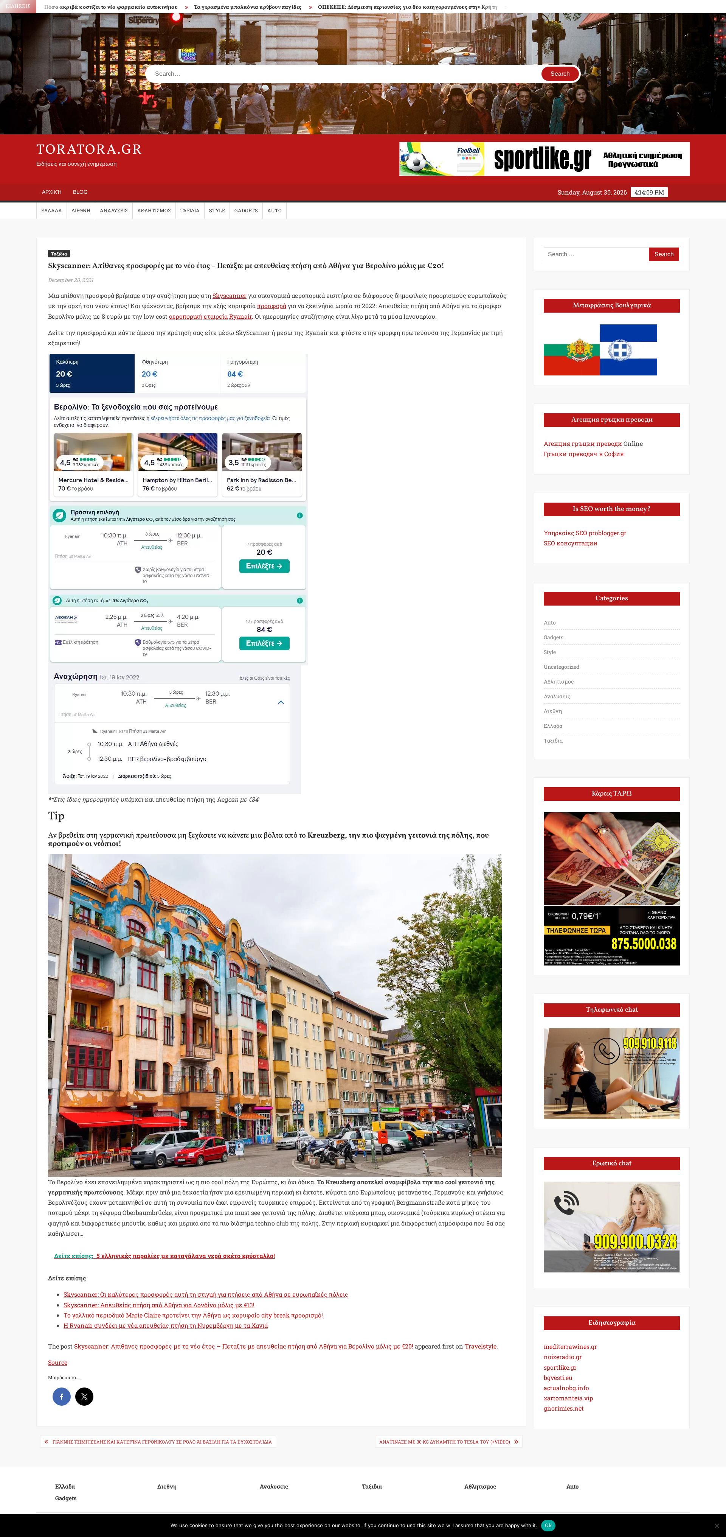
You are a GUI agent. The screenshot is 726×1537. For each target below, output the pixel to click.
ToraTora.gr (89, 150)
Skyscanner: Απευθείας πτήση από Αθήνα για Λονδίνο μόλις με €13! (159, 1305)
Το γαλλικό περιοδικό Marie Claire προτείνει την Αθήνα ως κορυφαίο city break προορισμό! (193, 1315)
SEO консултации (570, 543)
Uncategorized (561, 666)
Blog (80, 192)
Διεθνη (80, 210)
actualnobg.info (566, 1388)
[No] (716, 1525)
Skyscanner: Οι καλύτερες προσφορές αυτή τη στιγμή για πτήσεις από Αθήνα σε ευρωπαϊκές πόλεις (206, 1294)
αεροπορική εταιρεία (198, 316)
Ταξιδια (190, 210)
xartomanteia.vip (568, 1398)
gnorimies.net (564, 1408)
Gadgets (246, 210)
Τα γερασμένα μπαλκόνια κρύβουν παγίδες (145, 7)
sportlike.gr (560, 1367)
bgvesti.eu (558, 1377)
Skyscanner (230, 295)
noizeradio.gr (563, 1357)
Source (57, 1362)
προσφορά (271, 306)
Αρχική (52, 192)
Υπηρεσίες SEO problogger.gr (585, 533)
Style (217, 210)
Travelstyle (480, 1346)
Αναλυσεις (114, 210)
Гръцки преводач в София (584, 454)
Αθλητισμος (154, 210)
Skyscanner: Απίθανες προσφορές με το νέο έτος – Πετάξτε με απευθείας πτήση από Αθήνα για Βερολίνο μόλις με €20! (243, 1346)
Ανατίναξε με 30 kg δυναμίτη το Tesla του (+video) (444, 1442)
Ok (548, 1525)
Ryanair (240, 316)
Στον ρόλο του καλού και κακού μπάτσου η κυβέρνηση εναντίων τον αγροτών (506, 7)
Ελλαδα (51, 210)
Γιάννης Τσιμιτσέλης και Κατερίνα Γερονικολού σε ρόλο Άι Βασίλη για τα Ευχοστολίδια (162, 1442)
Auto (274, 210)
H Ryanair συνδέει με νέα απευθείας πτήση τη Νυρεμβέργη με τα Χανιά (166, 1325)
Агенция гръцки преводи (583, 443)
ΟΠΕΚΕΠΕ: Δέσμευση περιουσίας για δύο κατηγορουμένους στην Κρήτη (305, 7)
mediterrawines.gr (570, 1346)
